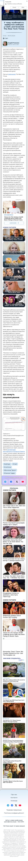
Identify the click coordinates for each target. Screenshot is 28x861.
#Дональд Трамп (10, 470)
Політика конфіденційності (14, 813)
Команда (14, 801)
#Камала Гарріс (9, 473)
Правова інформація (14, 810)
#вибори (7, 464)
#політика (7, 467)
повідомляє (12, 74)
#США (15, 464)
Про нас (14, 794)
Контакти (14, 797)
